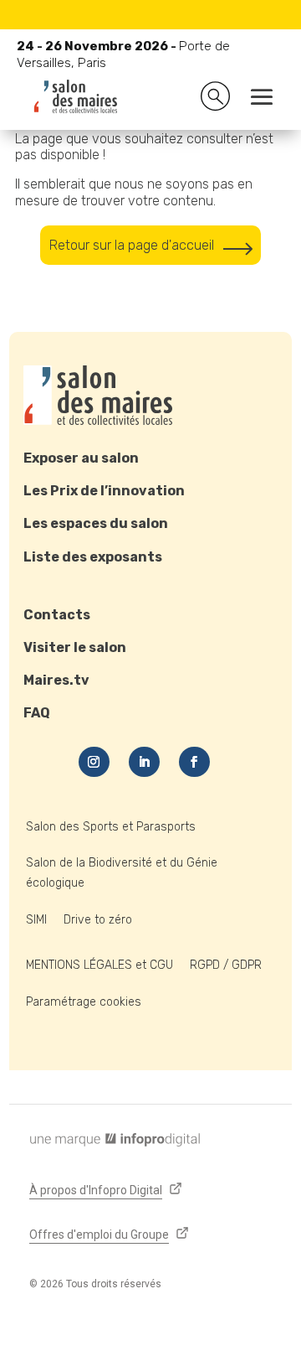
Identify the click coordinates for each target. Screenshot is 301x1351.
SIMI (36, 920)
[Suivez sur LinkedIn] (144, 762)
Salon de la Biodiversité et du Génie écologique (121, 873)
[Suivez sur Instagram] (94, 762)
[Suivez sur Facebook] (194, 762)
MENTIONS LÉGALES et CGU (99, 965)
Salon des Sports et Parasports (111, 827)
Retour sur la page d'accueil (131, 245)
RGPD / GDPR (226, 965)
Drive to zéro (98, 920)
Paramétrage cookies (83, 1002)
